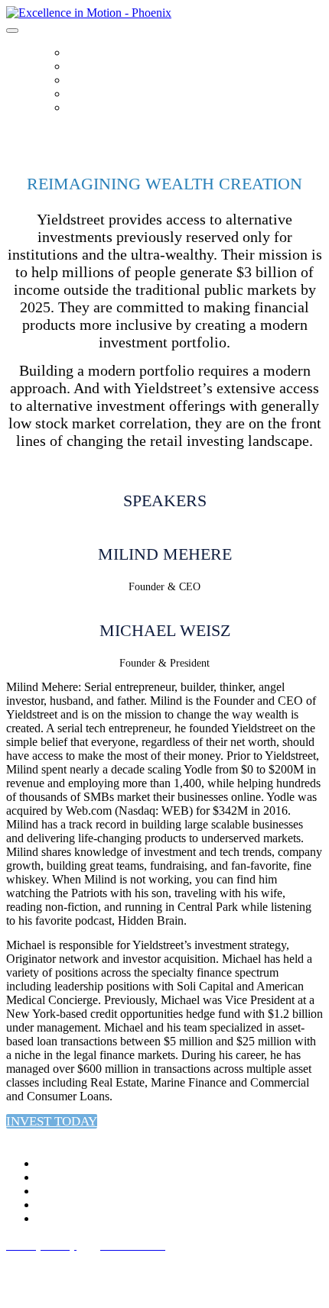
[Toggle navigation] (12, 30)
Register (86, 66)
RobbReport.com (108, 94)
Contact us (92, 108)
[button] (51, 1121)
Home (81, 53)
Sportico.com (99, 80)
